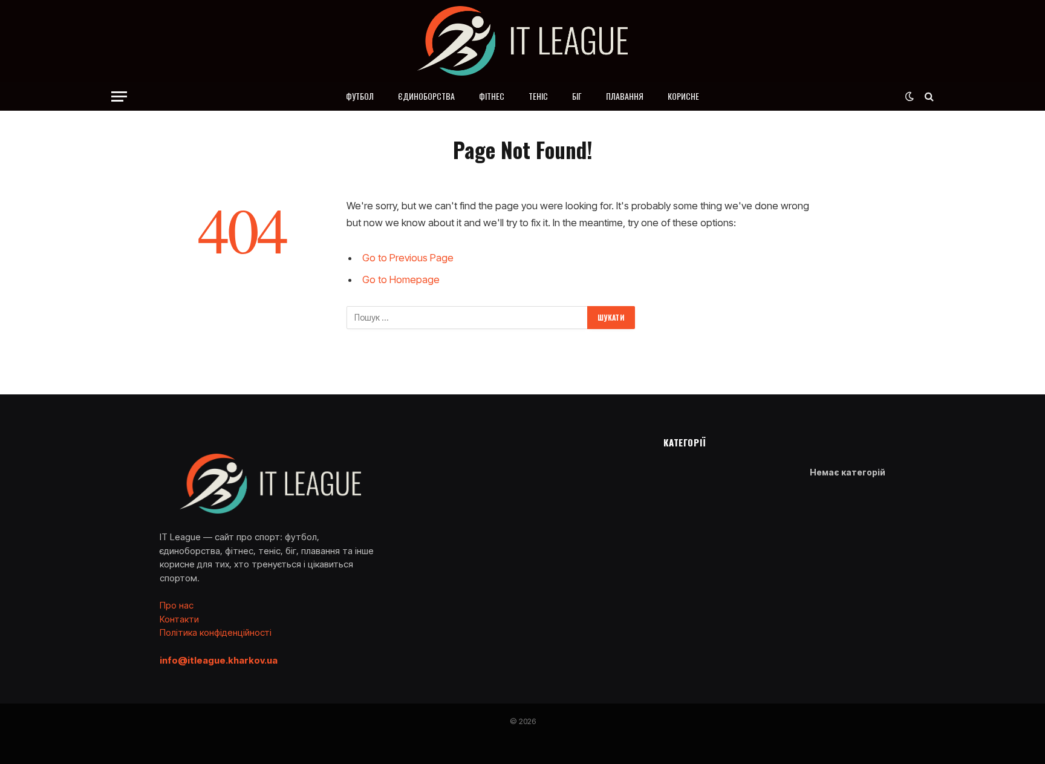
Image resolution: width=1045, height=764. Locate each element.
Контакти (179, 619)
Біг (577, 96)
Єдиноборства (426, 96)
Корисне (683, 96)
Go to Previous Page (408, 258)
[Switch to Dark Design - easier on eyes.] (909, 96)
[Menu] (119, 96)
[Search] (928, 96)
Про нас (177, 605)
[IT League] (522, 41)
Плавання (624, 96)
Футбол (360, 96)
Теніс (538, 96)
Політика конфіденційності (216, 632)
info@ (219, 660)
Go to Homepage (401, 279)
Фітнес (491, 96)
